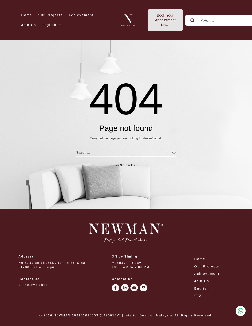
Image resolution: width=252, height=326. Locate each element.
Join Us (28, 25)
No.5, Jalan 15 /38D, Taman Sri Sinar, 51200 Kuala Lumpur (53, 262)
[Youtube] (134, 287)
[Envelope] (143, 287)
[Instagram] (125, 287)
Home (26, 15)
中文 (198, 296)
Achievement (81, 15)
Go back (126, 165)
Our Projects (50, 15)
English (49, 25)
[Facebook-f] (115, 287)
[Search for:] (126, 152)
